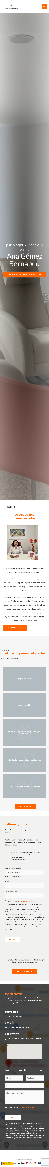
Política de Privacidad (27, 901)
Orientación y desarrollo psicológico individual (24, 732)
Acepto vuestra (21, 901)
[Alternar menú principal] (44, 6)
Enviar (12, 939)
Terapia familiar (24, 705)
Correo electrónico (12, 891)
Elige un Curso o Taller (13, 868)
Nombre (8, 881)
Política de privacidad (27, 1108)
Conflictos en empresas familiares (24, 786)
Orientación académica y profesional (24, 760)
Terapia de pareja (24, 679)
